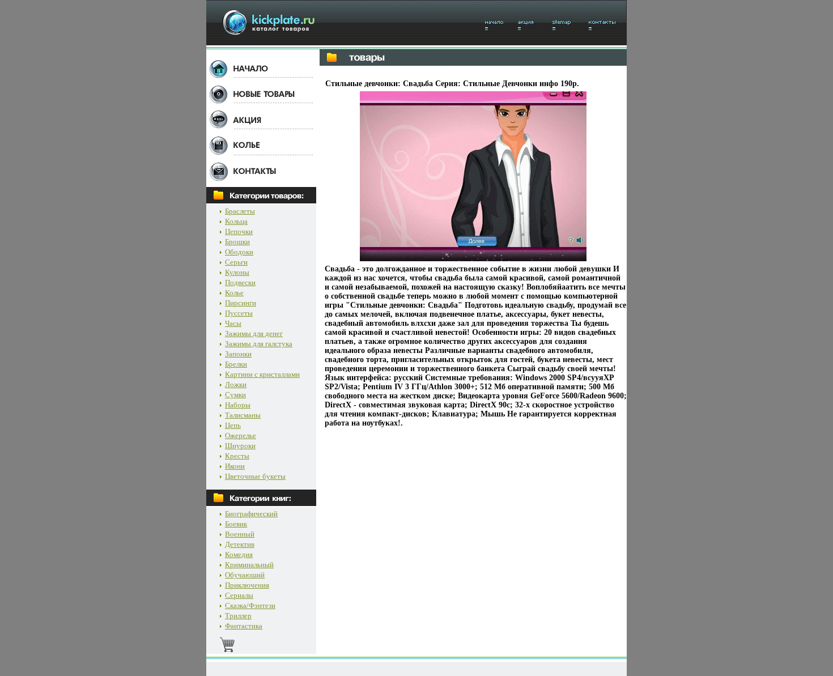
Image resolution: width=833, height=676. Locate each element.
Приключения (247, 585)
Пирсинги (240, 303)
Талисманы (243, 415)
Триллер (238, 615)
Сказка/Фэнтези (250, 605)
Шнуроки (240, 445)
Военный (239, 534)
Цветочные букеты (255, 476)
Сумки (235, 394)
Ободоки (239, 252)
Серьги (236, 262)
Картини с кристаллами (262, 374)
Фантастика (243, 626)
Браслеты (240, 211)
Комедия (239, 554)
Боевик (236, 524)
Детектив (239, 544)
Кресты (237, 456)
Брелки (236, 364)
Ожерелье (240, 435)
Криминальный (249, 564)
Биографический (251, 513)
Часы (233, 323)
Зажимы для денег (254, 333)
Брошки (237, 241)
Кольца (236, 221)
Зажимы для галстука (258, 343)
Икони (235, 466)
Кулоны (237, 272)
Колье (234, 292)
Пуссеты (239, 313)
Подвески (240, 282)
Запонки (238, 354)
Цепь (233, 425)
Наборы (237, 405)
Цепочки (239, 231)
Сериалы (239, 595)
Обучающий (245, 575)
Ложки (235, 384)
